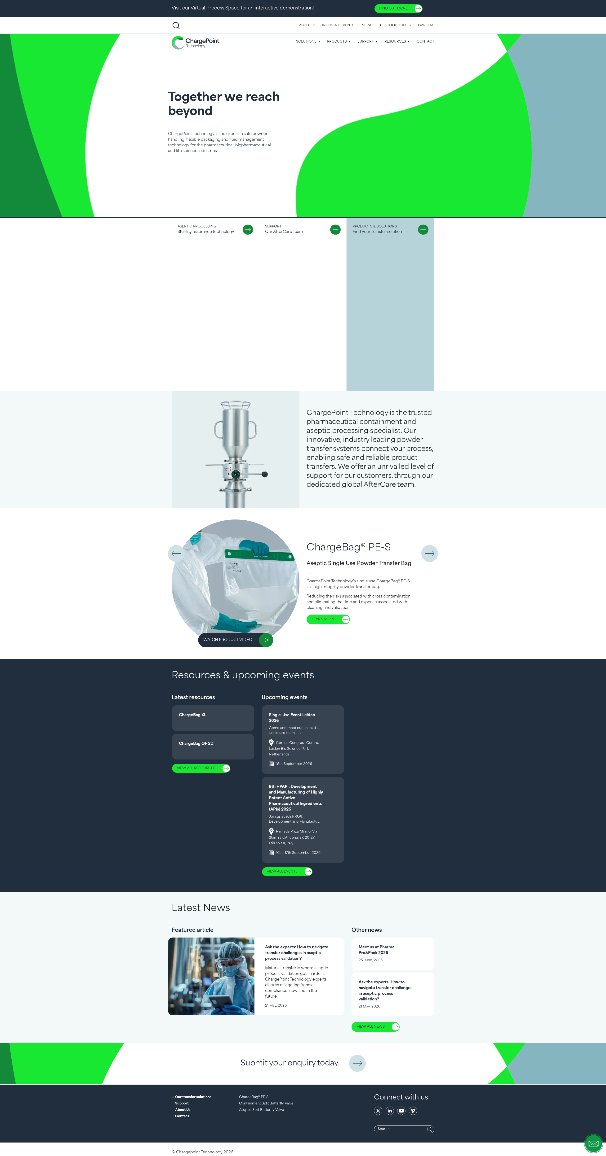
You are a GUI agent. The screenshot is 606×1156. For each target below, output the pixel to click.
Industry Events (338, 25)
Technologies (393, 25)
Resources (395, 42)
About (305, 25)
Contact (425, 42)
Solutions (306, 42)
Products (337, 42)
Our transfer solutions (193, 1097)
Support (365, 42)
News (366, 25)
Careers (426, 25)
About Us (182, 1110)
